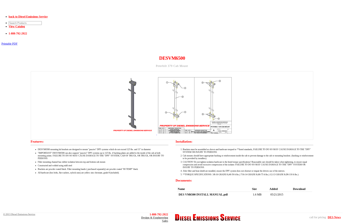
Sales (165, 220)
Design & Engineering (154, 217)
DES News (334, 217)
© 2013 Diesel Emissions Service (19, 214)
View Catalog (17, 26)
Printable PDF (9, 43)
